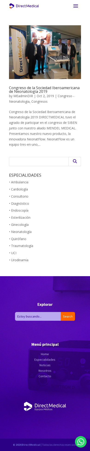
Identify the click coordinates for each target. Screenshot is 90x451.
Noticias (45, 365)
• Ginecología (19, 224)
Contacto (45, 376)
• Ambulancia (18, 182)
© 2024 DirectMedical (26, 444)
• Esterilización (19, 217)
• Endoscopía (18, 210)
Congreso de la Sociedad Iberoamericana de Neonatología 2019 (44, 89)
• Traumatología (21, 246)
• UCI (12, 253)
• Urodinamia (18, 260)
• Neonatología (20, 232)
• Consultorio (18, 196)
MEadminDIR (23, 96)
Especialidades (44, 359)
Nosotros (45, 371)
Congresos (39, 101)
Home (45, 354)
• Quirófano (17, 239)
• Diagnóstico (19, 203)
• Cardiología (18, 189)
